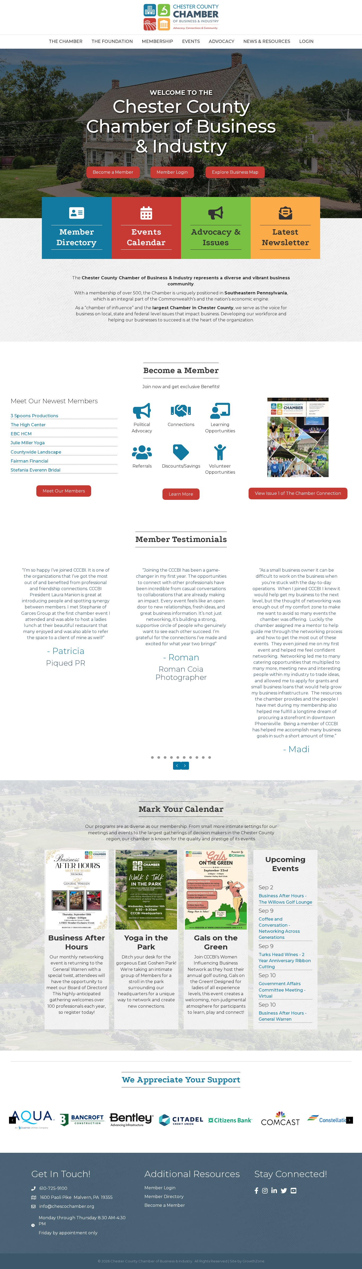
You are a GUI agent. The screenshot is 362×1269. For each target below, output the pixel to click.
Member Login (159, 1187)
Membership (157, 41)
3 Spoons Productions (34, 415)
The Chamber (65, 41)
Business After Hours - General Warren (283, 1016)
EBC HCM (21, 433)
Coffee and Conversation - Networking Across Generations (279, 928)
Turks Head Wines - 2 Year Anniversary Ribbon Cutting (285, 960)
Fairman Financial (29, 461)
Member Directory (164, 1196)
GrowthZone (253, 1261)
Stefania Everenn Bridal (35, 470)
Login (306, 41)
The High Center (28, 424)
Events (191, 41)
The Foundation (112, 41)
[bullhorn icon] (215, 216)
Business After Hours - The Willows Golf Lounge (285, 898)
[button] (152, 757)
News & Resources (266, 41)
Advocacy (221, 41)
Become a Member (164, 1205)
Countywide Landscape (36, 452)
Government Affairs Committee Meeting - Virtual (282, 989)
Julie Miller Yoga (28, 442)
